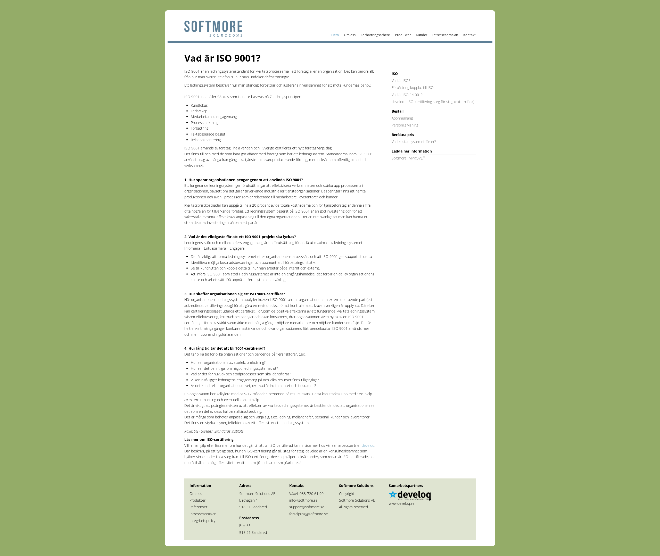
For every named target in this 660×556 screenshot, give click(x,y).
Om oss (350, 34)
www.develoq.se (402, 503)
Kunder (421, 34)
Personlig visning (405, 125)
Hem (335, 34)
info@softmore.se (303, 500)
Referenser (198, 506)
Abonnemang (402, 118)
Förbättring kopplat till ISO (413, 87)
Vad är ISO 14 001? (407, 94)
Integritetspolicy (202, 520)
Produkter (403, 34)
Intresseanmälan (445, 34)
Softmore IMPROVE (408, 158)
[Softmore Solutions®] (211, 27)
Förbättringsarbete (375, 34)
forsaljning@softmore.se (308, 513)
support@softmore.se (306, 506)
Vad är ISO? (401, 80)
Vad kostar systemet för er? (414, 141)
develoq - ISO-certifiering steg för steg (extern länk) (433, 101)
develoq (368, 445)
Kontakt (469, 34)
